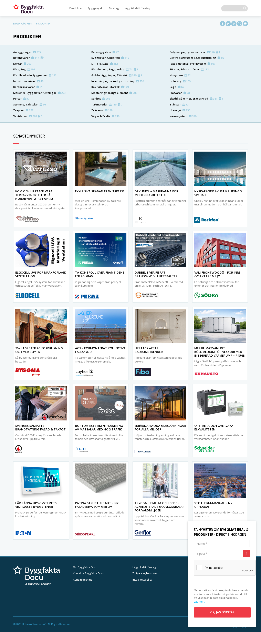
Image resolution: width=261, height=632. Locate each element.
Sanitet (100, 98)
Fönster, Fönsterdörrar (189, 69)
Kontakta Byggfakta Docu (88, 573)
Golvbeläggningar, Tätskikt (116, 75)
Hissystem (180, 75)
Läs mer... (200, 601)
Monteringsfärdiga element (114, 93)
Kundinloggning (82, 579)
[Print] (245, 23)
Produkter (76, 8)
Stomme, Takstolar (29, 104)
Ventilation (27, 116)
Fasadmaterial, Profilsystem (192, 63)
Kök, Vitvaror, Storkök (110, 87)
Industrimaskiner (28, 81)
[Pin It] (234, 23)
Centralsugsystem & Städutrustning (197, 58)
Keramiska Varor (28, 87)
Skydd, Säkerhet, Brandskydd (196, 98)
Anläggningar (27, 52)
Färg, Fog (24, 69)
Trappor (23, 110)
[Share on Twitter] (239, 23)
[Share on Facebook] (222, 23)
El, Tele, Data (104, 63)
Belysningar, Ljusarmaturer (195, 52)
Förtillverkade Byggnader (34, 75)
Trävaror (101, 110)
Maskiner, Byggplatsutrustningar (39, 93)
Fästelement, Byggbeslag (114, 69)
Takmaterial (106, 104)
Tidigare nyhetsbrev (145, 573)
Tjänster (179, 104)
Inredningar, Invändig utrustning (117, 81)
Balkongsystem (105, 52)
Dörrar (22, 63)
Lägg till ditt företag (137, 8)
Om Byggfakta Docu (85, 567)
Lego (177, 87)
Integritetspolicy (142, 579)
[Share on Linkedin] (228, 23)
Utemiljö (180, 110)
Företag (113, 8)
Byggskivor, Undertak (110, 58)
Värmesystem (183, 116)
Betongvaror (29, 58)
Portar (21, 98)
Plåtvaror (180, 93)
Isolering (180, 81)
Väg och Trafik (105, 116)
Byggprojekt (95, 8)
